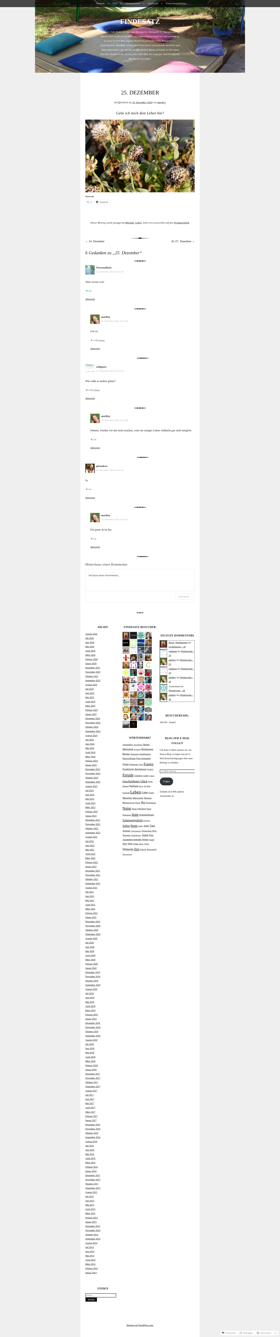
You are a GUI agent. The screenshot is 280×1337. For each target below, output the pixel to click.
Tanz (152, 825)
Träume (126, 830)
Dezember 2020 (92, 921)
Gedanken (138, 776)
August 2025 (91, 685)
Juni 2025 (89, 693)
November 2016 (92, 1129)
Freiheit (150, 769)
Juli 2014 (89, 1247)
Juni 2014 (89, 1251)
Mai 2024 (89, 748)
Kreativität (126, 793)
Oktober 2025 (91, 676)
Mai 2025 (89, 697)
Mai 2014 (89, 1256)
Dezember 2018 (92, 1023)
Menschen (127, 798)
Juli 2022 (89, 841)
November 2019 (92, 976)
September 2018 (92, 1036)
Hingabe (129, 222)
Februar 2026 (91, 659)
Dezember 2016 (92, 1124)
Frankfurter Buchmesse (135, 769)
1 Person (101, 340)
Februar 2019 (91, 1014)
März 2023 (90, 807)
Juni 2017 (89, 1099)
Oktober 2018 (91, 1031)
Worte (141, 844)
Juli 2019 (89, 993)
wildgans (101, 366)
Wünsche (128, 849)
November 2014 (92, 1230)
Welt (130, 843)
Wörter (146, 844)
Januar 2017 (91, 1120)
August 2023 (91, 786)
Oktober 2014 (91, 1234)
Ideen (148, 786)
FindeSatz (140, 21)
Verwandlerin (104, 267)
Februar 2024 (91, 761)
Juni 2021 (89, 896)
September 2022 (92, 832)
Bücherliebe (135, 754)
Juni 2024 (89, 744)
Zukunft (143, 849)
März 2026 (90, 655)
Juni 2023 (89, 795)
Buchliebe (137, 749)
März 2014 (90, 1264)
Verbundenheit (136, 831)
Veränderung (136, 835)
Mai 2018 (89, 1052)
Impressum (153, 3)
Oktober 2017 (91, 1082)
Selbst (126, 825)
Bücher (126, 754)
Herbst (150, 782)
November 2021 (92, 875)
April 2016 (90, 1158)
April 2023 (90, 803)
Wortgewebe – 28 (177, 690)
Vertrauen (126, 835)
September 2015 (92, 1188)
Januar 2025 (91, 714)
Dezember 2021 (92, 871)
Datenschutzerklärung (176, 3)
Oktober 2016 (91, 1133)
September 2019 (92, 985)
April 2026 (90, 651)
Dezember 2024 (92, 718)
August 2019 (91, 989)
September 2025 (92, 680)
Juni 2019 (89, 997)
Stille (146, 826)
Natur (127, 808)
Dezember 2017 (92, 1074)
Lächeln (151, 793)
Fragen (148, 764)
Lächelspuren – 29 (177, 647)
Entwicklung (129, 758)
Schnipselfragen (146, 815)
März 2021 (90, 909)
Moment (148, 798)
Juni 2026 (89, 642)
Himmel (126, 786)
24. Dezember (94, 241)
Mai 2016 (89, 1154)
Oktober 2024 (91, 727)
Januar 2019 (91, 1019)
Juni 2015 (89, 1201)
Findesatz (134, 764)
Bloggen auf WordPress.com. (140, 1325)
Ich (145, 786)
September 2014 (92, 1239)
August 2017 (91, 1091)
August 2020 (91, 938)
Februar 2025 (91, 710)
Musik (137, 803)
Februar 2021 (91, 913)
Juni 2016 (89, 1150)
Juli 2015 (89, 1196)
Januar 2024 (91, 765)
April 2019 (90, 1006)
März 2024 (90, 756)
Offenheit (141, 808)
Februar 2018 (91, 1065)
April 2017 (90, 1107)
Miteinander (138, 798)
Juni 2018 (89, 1048)
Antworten (90, 299)
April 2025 (90, 701)
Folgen (166, 781)
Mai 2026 (89, 646)
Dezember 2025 (92, 668)
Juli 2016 (89, 1146)
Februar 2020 (91, 964)
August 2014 (91, 1243)
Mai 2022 (89, 850)
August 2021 (91, 887)
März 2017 (90, 1112)
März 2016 (90, 1162)
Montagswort (128, 802)
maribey (161, 102)
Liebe (145, 792)
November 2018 (92, 1027)
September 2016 (92, 1137)
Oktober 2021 (91, 879)
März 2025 (90, 706)
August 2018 (91, 1040)
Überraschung (127, 854)
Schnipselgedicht (133, 820)
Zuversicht (151, 849)
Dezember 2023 (92, 769)
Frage (141, 764)
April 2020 (90, 955)
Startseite (100, 3)
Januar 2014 (91, 1273)
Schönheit (146, 820)
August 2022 (91, 837)
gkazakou (101, 466)
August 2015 (91, 1192)
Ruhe (135, 814)
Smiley (140, 826)
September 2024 (92, 731)
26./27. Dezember (183, 241)
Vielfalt (145, 835)
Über (114, 3)
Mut (143, 802)
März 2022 (90, 858)
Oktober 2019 (91, 981)
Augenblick (138, 745)
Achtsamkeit (128, 744)
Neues (134, 809)
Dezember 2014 (92, 1226)
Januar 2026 (91, 663)
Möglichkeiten (151, 803)
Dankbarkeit (145, 754)
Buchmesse (147, 749)
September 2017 (92, 1086)
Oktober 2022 (91, 828)
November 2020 (92, 926)
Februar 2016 (91, 1167)
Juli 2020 (89, 942)
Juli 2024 (89, 740)
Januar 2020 (91, 968)
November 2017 (92, 1078)
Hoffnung (133, 786)
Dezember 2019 (92, 972)
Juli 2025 (89, 689)
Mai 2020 (89, 951)
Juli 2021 (89, 892)
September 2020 (92, 934)
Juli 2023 (89, 790)
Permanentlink (181, 222)
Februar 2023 (91, 811)
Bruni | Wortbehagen (178, 642)
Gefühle (145, 776)
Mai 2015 (89, 1205)
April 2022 (90, 854)
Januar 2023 (91, 816)
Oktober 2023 (91, 778)
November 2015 (92, 1179)
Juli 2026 (89, 638)
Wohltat (135, 844)
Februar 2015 (91, 1218)
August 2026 (91, 634)
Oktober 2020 (91, 930)
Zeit (136, 849)
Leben (138, 222)
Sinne (134, 825)
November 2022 (92, 824)
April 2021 (90, 905)
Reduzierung (127, 815)
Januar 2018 (91, 1069)
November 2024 (92, 723)
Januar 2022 (91, 866)
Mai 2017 (89, 1103)
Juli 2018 (89, 1044)
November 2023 (92, 773)
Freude (128, 775)
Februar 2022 (91, 862)
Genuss (151, 776)
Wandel (151, 840)
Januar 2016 (91, 1171)
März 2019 (90, 1010)
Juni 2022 (89, 845)
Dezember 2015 (92, 1175)
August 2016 (91, 1141)
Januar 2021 (91, 917)
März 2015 (90, 1213)
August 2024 (91, 735)
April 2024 (90, 752)
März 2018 (90, 1061)
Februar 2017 (91, 1116)
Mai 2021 (89, 900)
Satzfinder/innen (132, 3)
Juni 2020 (89, 947)
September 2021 (92, 883)
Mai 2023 (89, 799)
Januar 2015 (91, 1222)
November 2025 (92, 672)
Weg (125, 843)
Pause (149, 809)
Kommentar (183, 596)
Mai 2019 (89, 1002)
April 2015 (90, 1209)
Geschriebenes (131, 781)
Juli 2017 (89, 1095)
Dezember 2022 (92, 820)
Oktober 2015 (91, 1184)
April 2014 (90, 1260)
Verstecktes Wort (148, 831)
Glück (143, 781)
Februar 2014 (91, 1268)
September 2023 (92, 782)
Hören (141, 786)
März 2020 (90, 959)
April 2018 (90, 1057)
